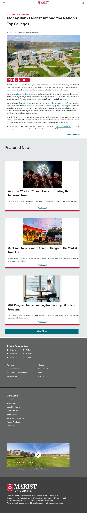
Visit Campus (11, 403)
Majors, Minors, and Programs (17, 372)
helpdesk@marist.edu (55, 503)
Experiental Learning (14, 369)
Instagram (13, 350)
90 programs (44, 120)
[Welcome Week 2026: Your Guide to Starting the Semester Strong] (42, 174)
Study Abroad (12, 376)
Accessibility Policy (13, 500)
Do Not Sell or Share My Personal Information (37, 500)
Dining (40, 372)
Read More (42, 208)
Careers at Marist (12, 411)
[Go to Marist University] (43, 2)
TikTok (28, 350)
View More (42, 331)
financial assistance (27, 105)
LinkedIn (13, 357)
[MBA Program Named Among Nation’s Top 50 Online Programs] (42, 288)
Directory (10, 399)
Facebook (13, 354)
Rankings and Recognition (18, 14)
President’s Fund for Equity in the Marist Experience (55, 105)
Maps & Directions (13, 407)
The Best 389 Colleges (63, 126)
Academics (11, 365)
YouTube (29, 354)
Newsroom (11, 426)
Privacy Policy (60, 498)
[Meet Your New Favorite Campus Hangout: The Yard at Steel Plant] (42, 231)
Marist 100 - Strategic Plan (16, 418)
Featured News (18, 148)
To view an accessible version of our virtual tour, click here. (27, 469)
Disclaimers (50, 498)
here (63, 99)
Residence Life (43, 376)
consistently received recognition (25, 94)
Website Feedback (13, 422)
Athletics (41, 365)
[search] (84, 2)
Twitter (28, 357)
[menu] (3, 3)
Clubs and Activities (45, 369)
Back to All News (73, 135)
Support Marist (12, 414)
